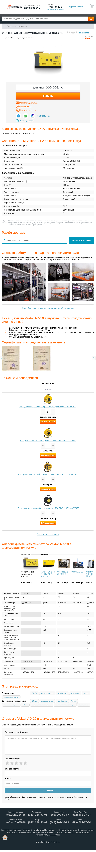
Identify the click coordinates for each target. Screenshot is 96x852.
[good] (21, 763)
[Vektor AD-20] (78, 569)
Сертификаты (37, 830)
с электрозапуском (11, 697)
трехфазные (62, 693)
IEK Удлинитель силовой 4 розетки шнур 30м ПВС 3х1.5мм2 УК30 (48, 474)
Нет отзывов (84, 33)
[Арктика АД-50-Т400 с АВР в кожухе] (49, 569)
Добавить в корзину (48, 421)
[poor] (12, 763)
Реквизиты (12, 832)
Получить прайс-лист (28, 110)
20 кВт (34, 693)
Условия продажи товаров (48, 835)
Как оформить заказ (79, 832)
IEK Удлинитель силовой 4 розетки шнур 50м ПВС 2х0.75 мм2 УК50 (48, 508)
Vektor (86, 693)
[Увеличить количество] (53, 412)
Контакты (49, 832)
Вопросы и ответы (86, 830)
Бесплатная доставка (11, 830)
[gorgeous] (25, 763)
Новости (62, 830)
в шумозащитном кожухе (65, 705)
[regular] (16, 763)
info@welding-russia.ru (28, 103)
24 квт (25, 705)
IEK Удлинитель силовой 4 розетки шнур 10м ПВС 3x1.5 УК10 (48, 440)
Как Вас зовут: (12, 769)
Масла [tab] (48, 389)
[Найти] (91, 19)
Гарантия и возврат (27, 832)
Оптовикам (72, 830)
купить (48, 96)
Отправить (48, 790)
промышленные (47, 693)
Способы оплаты (62, 832)
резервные (75, 693)
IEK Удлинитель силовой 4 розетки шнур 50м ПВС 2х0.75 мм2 (47, 407)
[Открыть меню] (4, 6)
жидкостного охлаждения (41, 705)
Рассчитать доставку (81, 240)
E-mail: (8, 779)
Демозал (40, 832)
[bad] (7, 763)
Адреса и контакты (76, 7)
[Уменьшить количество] (43, 412)
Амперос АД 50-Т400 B (62, 573)
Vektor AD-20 (77, 572)
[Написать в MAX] (32, 116)
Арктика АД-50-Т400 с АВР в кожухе (48, 574)
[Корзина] (92, 6)
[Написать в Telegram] (18, 116)
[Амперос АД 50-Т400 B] (64, 569)
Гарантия (26, 830)
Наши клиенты (51, 830)
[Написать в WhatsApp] (25, 116)
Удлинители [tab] (48, 383)
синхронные (83, 705)
